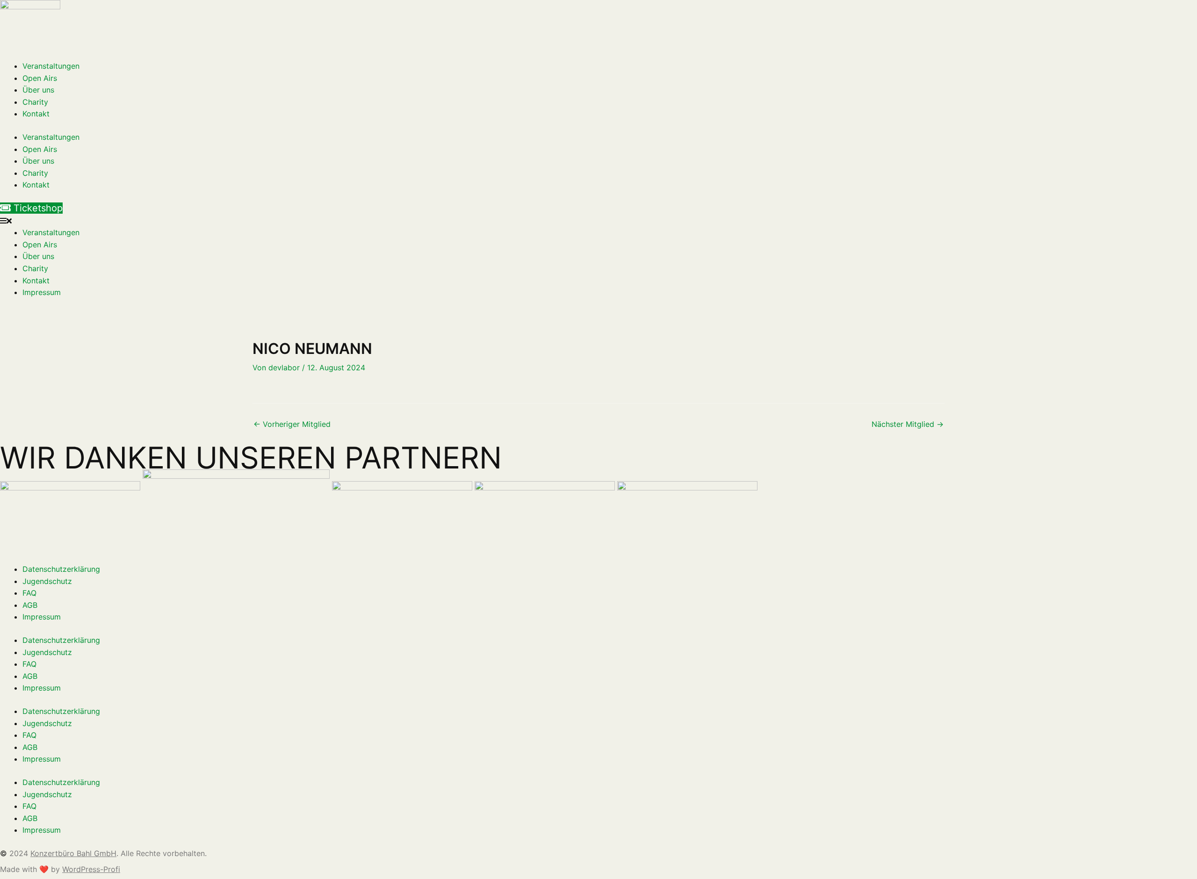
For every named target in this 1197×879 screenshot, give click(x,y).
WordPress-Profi (91, 869)
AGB (29, 605)
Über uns (38, 89)
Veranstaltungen (50, 66)
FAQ (29, 593)
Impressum (41, 292)
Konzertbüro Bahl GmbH (73, 853)
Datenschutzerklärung (61, 569)
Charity (35, 102)
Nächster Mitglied (908, 424)
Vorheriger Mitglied (292, 424)
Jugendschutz (47, 581)
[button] (598, 221)
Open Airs (39, 78)
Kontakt (36, 113)
